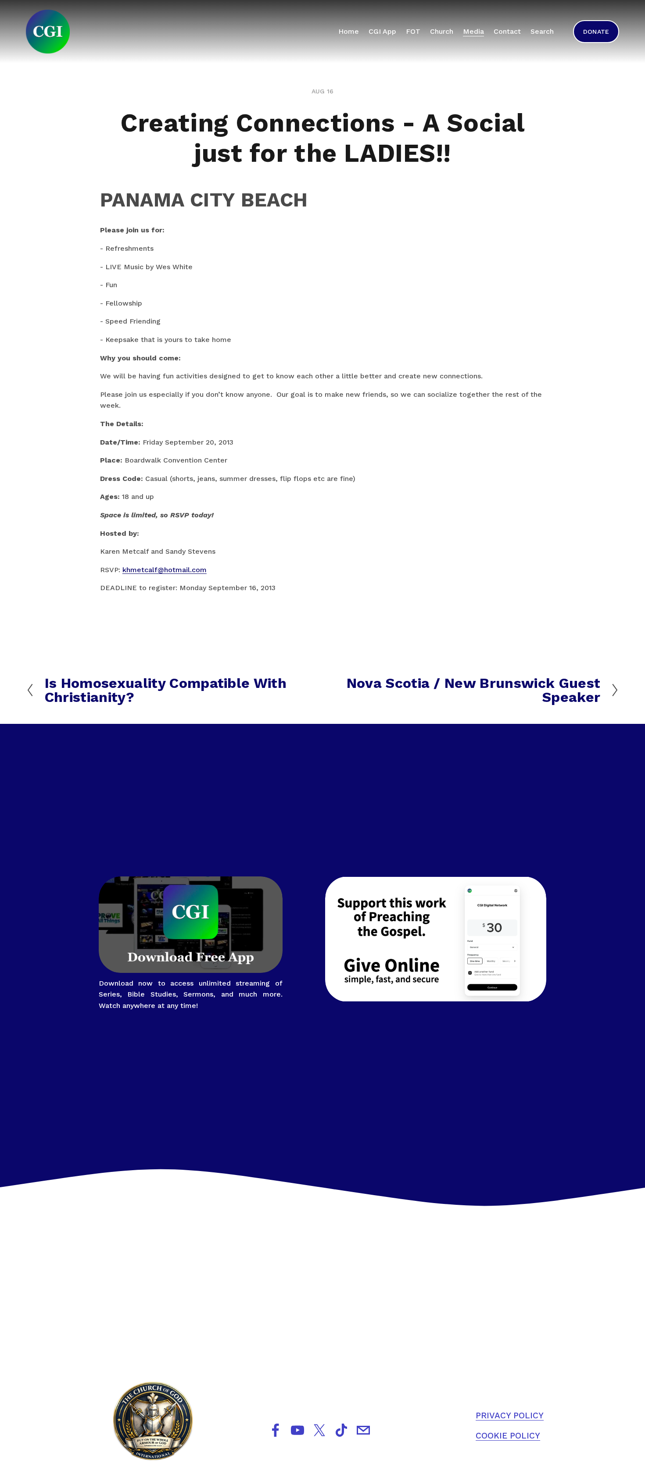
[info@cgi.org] (363, 1430)
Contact (507, 31)
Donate (596, 31)
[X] (319, 1430)
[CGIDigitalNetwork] (297, 1430)
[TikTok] (341, 1430)
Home (348, 31)
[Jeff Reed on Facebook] (276, 1430)
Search (542, 31)
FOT (413, 31)
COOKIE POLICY (508, 1436)
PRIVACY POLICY (510, 1415)
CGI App (382, 31)
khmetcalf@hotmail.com (164, 570)
